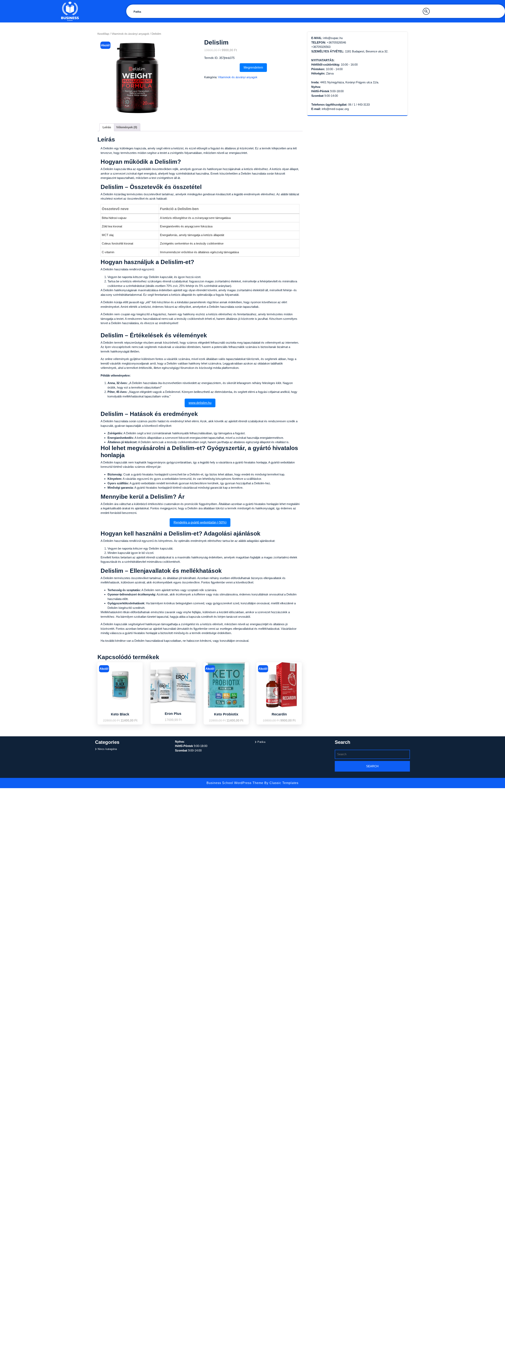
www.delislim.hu (200, 403)
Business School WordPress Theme (235, 783)
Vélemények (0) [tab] (126, 127)
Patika (137, 11)
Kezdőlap (103, 33)
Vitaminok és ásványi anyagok (130, 33)
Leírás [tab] (107, 127)
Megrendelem (253, 67)
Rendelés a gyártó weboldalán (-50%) (200, 522)
